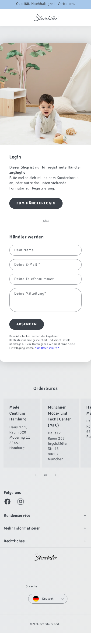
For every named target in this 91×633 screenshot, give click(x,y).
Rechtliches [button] (14, 541)
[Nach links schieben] (35, 475)
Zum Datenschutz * (47, 348)
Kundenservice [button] (17, 515)
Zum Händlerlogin (36, 203)
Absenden (26, 324)
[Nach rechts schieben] (56, 475)
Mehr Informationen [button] (22, 528)
